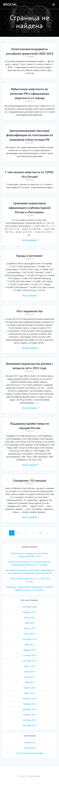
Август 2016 (29, 628)
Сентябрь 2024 (29, 606)
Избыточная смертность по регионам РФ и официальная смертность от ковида (29, 93)
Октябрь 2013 (29, 720)
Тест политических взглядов (29, 753)
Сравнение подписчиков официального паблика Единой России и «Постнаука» (29, 207)
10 (41, 532)
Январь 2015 (29, 650)
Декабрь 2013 (29, 709)
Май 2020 (29, 623)
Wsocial (10, 4)
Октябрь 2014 (29, 655)
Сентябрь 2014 (29, 660)
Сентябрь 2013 (29, 725)
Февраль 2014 (29, 698)
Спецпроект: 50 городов (29, 480)
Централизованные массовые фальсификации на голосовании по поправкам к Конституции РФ (29, 135)
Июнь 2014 (29, 677)
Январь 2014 (29, 704)
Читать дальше (29, 240)
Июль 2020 (29, 617)
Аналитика (29, 742)
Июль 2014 (29, 671)
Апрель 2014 (29, 687)
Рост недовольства (30, 311)
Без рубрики (30, 747)
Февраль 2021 (29, 612)
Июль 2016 (29, 633)
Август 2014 (29, 666)
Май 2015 (29, 644)
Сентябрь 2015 (29, 639)
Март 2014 (29, 693)
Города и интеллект (29, 256)
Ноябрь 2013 (29, 714)
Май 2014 (29, 682)
